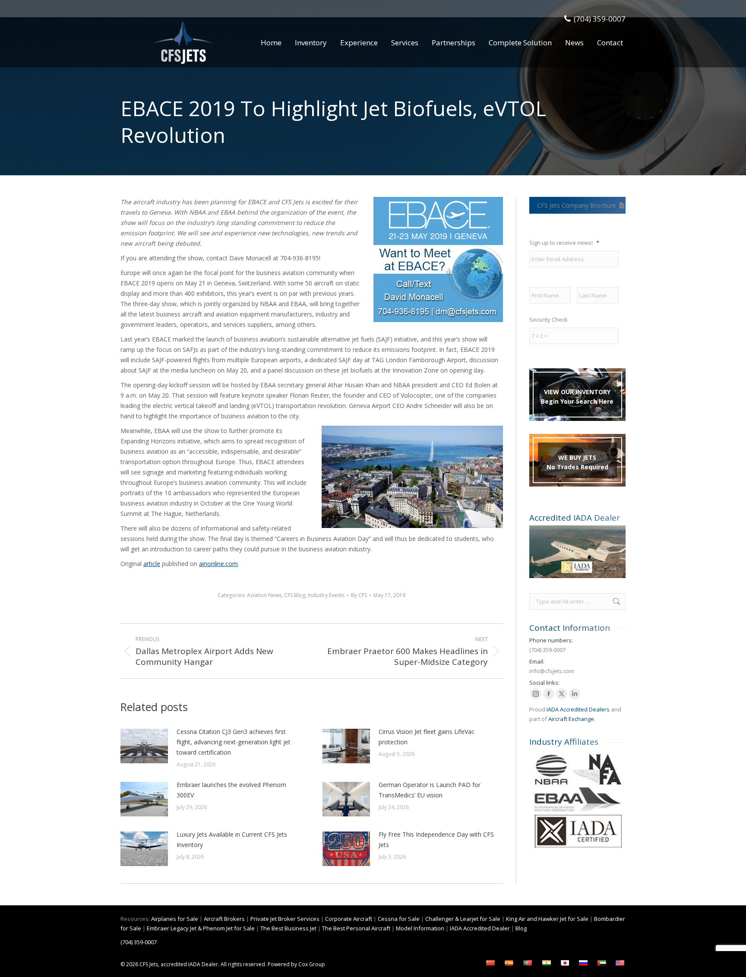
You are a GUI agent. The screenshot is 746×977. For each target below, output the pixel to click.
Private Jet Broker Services (284, 919)
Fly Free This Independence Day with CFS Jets (436, 839)
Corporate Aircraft (348, 919)
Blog (521, 928)
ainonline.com (218, 564)
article (151, 564)
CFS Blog (294, 595)
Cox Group (311, 964)
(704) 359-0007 (600, 19)
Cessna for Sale (399, 919)
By (359, 595)
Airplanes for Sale (174, 919)
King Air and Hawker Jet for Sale (547, 919)
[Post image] (144, 746)
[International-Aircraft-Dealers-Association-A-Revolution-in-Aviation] (577, 551)
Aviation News (264, 595)
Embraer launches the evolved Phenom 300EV (231, 790)
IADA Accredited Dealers (578, 709)
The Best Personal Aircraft (356, 928)
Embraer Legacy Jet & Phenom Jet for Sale (201, 928)
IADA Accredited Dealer (480, 928)
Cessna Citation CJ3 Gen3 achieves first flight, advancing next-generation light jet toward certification (234, 741)
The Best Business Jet (288, 928)
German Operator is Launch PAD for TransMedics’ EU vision (429, 790)
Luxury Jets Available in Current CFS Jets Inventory (232, 839)
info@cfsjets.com (551, 671)
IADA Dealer (203, 964)
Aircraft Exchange (571, 719)
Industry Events (326, 595)
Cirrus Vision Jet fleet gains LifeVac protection (426, 736)
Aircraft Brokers (224, 919)
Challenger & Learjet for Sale (462, 919)
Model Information (420, 928)
